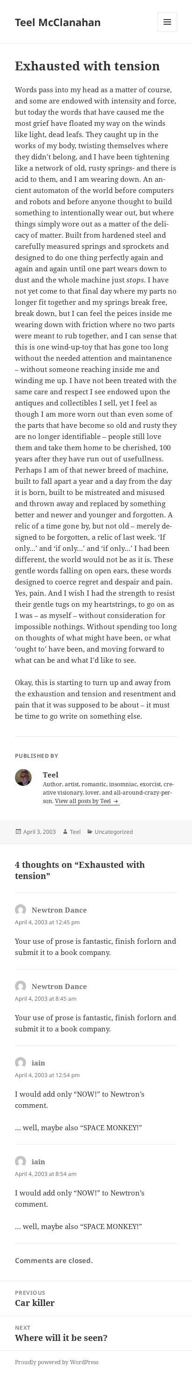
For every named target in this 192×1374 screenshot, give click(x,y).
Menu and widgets (167, 31)
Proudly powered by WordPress (56, 1362)
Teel (75, 832)
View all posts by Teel (83, 801)
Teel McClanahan (58, 22)
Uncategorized (114, 832)
